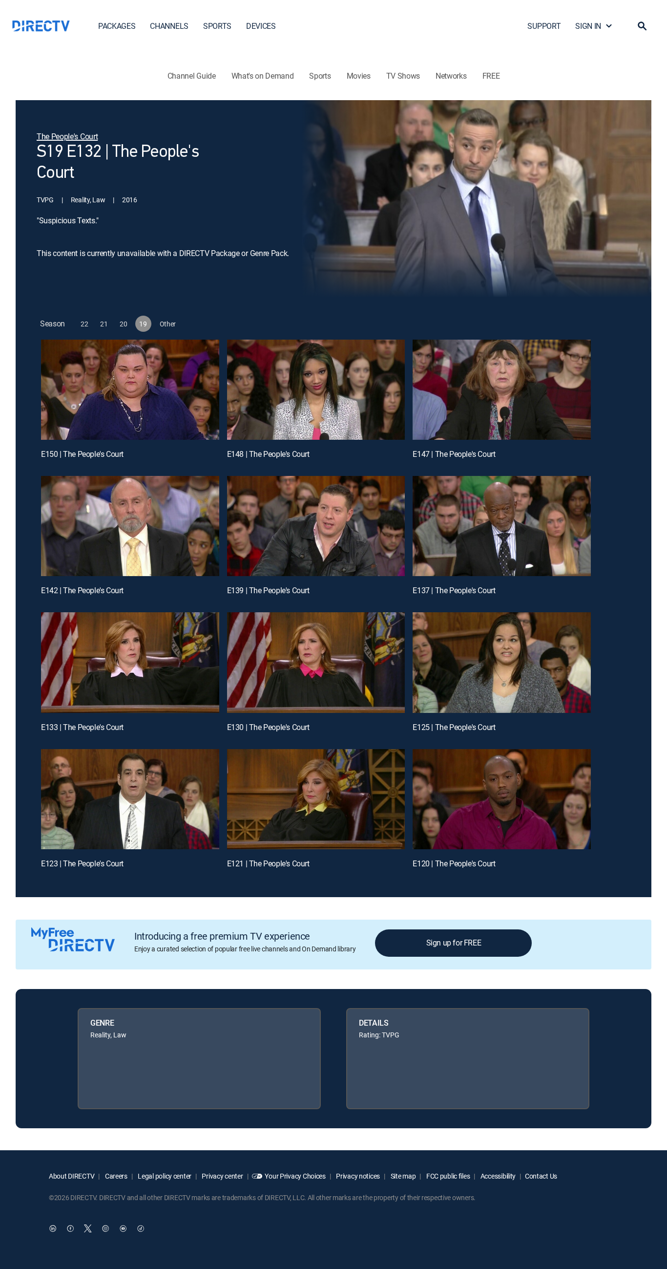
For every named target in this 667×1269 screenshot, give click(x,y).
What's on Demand (262, 75)
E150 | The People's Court (82, 454)
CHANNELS (169, 26)
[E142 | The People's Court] (130, 526)
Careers (115, 1176)
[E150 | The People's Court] (130, 390)
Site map (402, 1176)
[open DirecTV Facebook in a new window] (70, 1228)
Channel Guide (191, 75)
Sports (320, 75)
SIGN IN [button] (588, 26)
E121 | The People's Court (268, 863)
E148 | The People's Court (268, 454)
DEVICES (261, 26)
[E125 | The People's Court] (502, 662)
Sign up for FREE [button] (453, 942)
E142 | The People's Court (82, 590)
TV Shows (403, 75)
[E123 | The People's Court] (130, 799)
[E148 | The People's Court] (316, 390)
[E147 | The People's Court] (502, 390)
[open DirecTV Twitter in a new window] (88, 1228)
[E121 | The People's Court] (316, 799)
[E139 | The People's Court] (316, 526)
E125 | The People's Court (454, 727)
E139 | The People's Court (268, 590)
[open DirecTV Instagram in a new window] (105, 1228)
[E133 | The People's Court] (130, 662)
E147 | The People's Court (454, 454)
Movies (359, 75)
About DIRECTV (71, 1176)
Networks (451, 75)
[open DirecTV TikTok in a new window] (141, 1228)
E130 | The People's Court (268, 727)
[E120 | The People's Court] (502, 799)
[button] (642, 26)
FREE (491, 75)
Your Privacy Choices (295, 1176)
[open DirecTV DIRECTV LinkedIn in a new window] (53, 1228)
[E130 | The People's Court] (316, 662)
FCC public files (447, 1176)
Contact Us (541, 1176)
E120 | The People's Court (454, 863)
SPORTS (217, 26)
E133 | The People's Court (82, 727)
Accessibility (497, 1176)
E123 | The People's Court (82, 863)
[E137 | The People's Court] (502, 526)
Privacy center (222, 1176)
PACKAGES (116, 26)
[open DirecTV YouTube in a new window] (123, 1228)
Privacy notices (357, 1176)
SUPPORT (544, 26)
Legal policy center (164, 1176)
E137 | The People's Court (454, 590)
